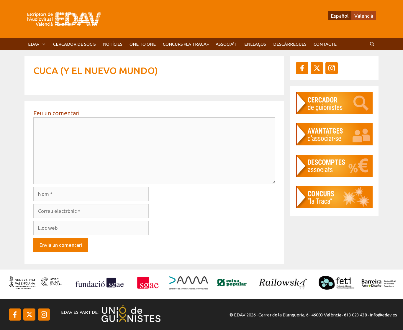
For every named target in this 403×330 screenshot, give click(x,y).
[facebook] (302, 68)
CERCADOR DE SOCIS (74, 44)
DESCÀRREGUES (290, 44)
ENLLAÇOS (255, 44)
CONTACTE (325, 44)
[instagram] (317, 68)
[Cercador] (334, 112)
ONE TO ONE (143, 44)
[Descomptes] (334, 175)
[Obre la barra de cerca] (372, 44)
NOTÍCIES (112, 44)
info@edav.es (383, 314)
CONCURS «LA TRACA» (186, 44)
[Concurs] (334, 206)
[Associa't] (334, 143)
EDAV (34, 44)
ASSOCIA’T (226, 44)
